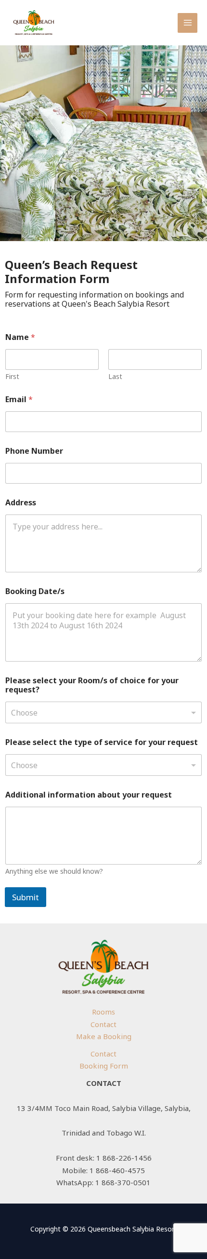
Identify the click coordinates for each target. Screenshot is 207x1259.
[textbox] (101, 712)
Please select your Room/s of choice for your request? (92, 685)
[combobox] (103, 712)
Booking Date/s (35, 591)
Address (20, 502)
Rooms (103, 1011)
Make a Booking (103, 1036)
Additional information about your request (88, 794)
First (12, 376)
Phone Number (34, 451)
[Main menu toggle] (187, 23)
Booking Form (103, 1065)
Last (115, 376)
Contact (103, 1024)
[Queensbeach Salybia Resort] (34, 22)
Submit (25, 897)
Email (19, 399)
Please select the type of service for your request (101, 742)
